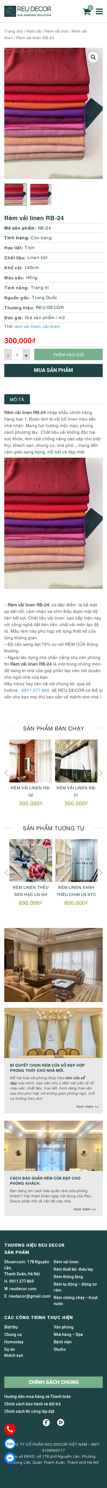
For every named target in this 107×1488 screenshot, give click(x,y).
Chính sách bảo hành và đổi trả (32, 1404)
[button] (93, 57)
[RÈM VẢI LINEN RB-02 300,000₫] (30, 761)
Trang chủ (13, 30)
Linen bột (37, 257)
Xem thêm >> (87, 1106)
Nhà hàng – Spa (68, 1334)
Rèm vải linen (66, 1262)
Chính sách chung (54, 1382)
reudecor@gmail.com (30, 1296)
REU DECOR (50, 307)
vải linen (51, 326)
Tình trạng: (17, 237)
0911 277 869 (35, 690)
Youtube (60, 1423)
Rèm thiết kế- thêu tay (73, 1269)
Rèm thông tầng (68, 1276)
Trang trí (40, 287)
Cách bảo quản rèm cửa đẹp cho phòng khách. (45, 1180)
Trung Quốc (44, 297)
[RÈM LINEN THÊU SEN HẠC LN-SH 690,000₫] (30, 860)
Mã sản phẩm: (20, 227)
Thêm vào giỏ (68, 354)
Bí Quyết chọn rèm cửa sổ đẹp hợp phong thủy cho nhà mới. (47, 1067)
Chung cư (13, 1334)
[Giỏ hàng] (87, 11)
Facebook (46, 1423)
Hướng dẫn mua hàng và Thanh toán (37, 1396)
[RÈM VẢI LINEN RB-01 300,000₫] (76, 761)
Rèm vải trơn (56, 30)
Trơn (30, 247)
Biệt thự (11, 1327)
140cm (32, 267)
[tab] (17, 399)
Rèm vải (33, 30)
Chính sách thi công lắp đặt (29, 1411)
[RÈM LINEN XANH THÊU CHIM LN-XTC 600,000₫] (76, 860)
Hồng (32, 277)
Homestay (13, 1342)
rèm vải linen (28, 326)
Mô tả (17, 399)
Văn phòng (64, 1327)
